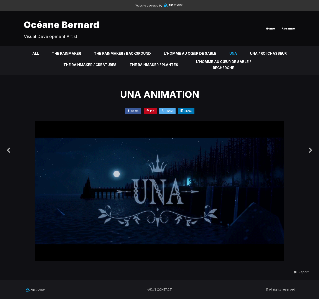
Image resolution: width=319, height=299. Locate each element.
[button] (300, 272)
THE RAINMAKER (66, 53)
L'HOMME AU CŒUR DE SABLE (190, 53)
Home (270, 28)
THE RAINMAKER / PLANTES (154, 64)
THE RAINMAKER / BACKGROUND (122, 53)
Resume (288, 28)
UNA (233, 53)
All (35, 53)
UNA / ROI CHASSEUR (268, 53)
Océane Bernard (61, 24)
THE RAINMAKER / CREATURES (90, 64)
